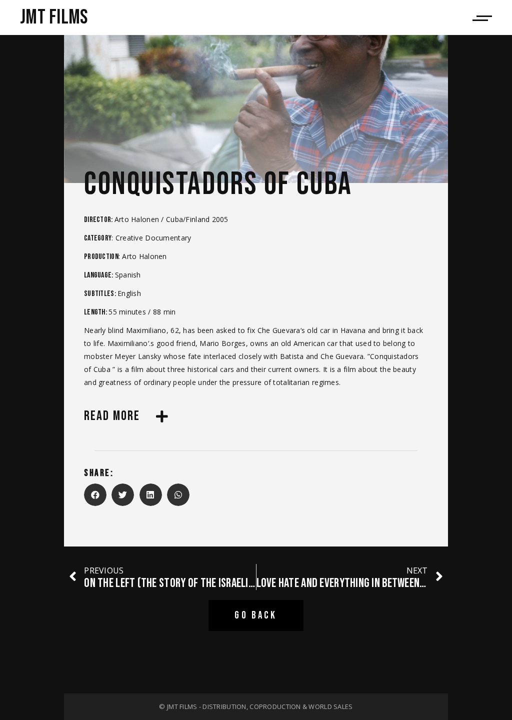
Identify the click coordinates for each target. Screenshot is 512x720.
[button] (95, 495)
